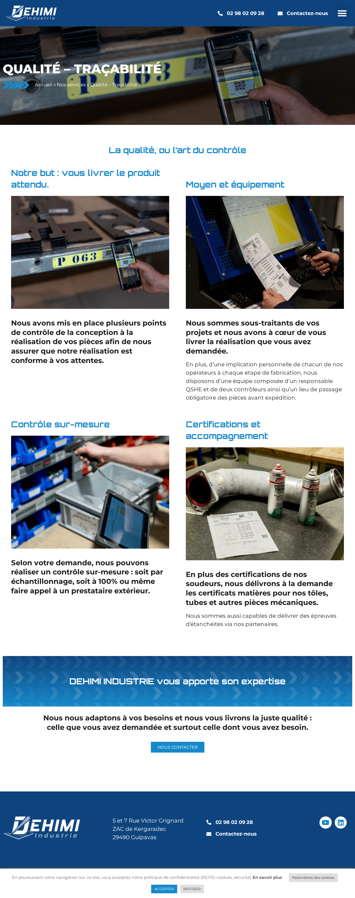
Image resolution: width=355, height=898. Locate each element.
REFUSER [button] (192, 889)
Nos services (71, 84)
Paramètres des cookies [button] (313, 877)
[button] (342, 13)
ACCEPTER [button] (164, 889)
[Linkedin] (341, 822)
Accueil (43, 84)
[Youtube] (325, 822)
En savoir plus (267, 877)
